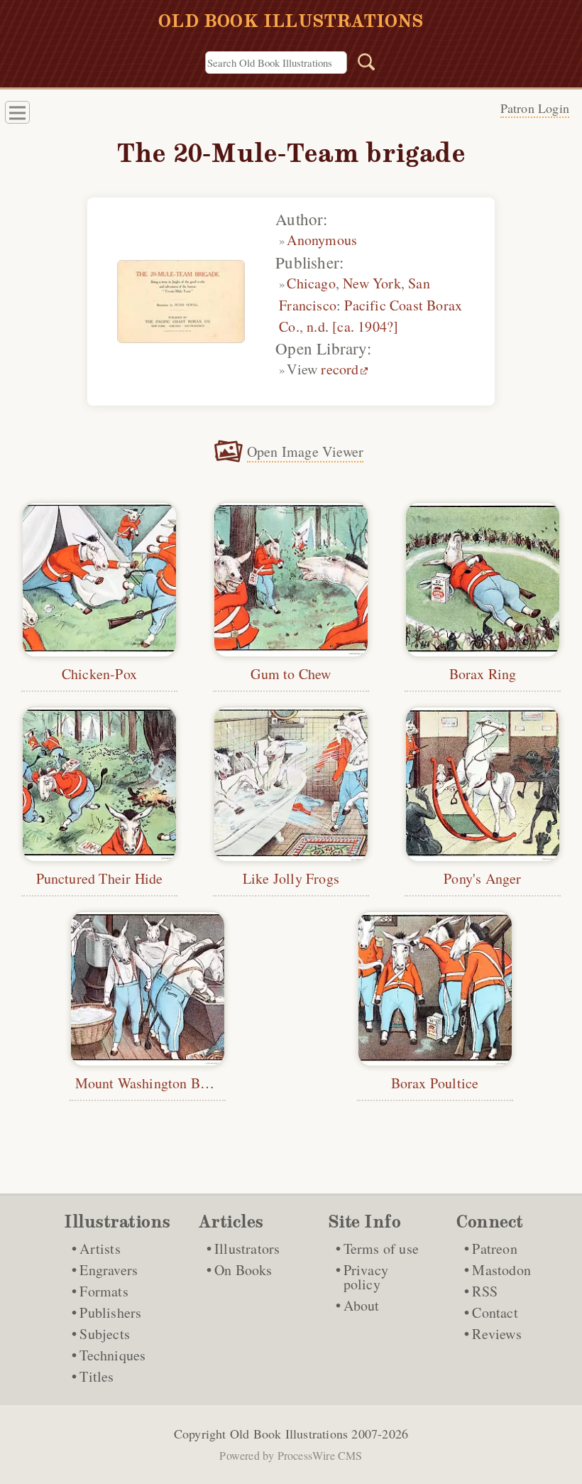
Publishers (110, 1312)
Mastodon (501, 1269)
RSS (485, 1291)
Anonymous (322, 239)
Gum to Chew (291, 673)
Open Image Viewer (305, 451)
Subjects (104, 1333)
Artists (99, 1248)
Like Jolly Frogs (291, 878)
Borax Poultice (435, 1083)
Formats (103, 1291)
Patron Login (534, 108)
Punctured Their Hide (99, 878)
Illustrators (247, 1248)
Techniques (112, 1355)
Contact (494, 1312)
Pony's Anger (482, 878)
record (339, 369)
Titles (96, 1376)
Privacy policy (366, 1277)
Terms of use (381, 1248)
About (362, 1305)
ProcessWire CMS (320, 1455)
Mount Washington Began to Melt (175, 1083)
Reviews (496, 1333)
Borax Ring (483, 673)
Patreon (494, 1248)
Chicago (311, 283)
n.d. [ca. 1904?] (352, 326)
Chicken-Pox (99, 673)
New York (372, 283)
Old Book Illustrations (289, 1433)
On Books (243, 1269)
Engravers (108, 1269)
